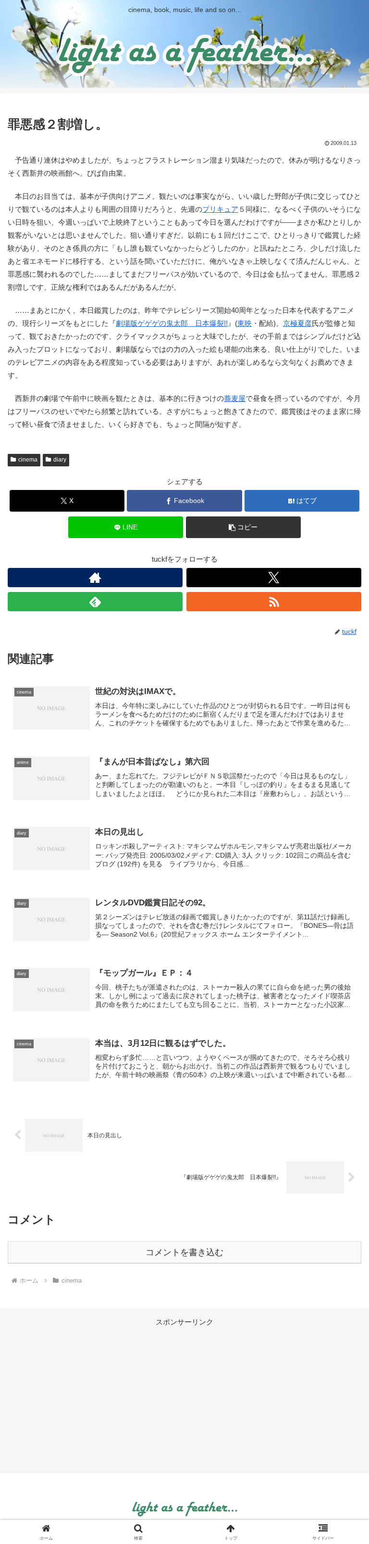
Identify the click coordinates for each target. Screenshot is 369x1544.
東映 (244, 323)
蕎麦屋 (235, 398)
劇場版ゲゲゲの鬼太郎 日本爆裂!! (172, 323)
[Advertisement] (184, 1395)
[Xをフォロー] (273, 577)
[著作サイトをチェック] (95, 577)
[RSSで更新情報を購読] (273, 601)
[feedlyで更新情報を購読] (95, 601)
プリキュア (220, 209)
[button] (243, 527)
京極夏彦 (297, 323)
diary (59, 459)
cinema (27, 459)
